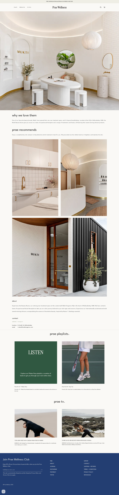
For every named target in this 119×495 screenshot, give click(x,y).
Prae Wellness (7, 484)
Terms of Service (7, 475)
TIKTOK (52, 475)
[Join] (40, 470)
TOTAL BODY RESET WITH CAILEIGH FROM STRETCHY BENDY (29, 440)
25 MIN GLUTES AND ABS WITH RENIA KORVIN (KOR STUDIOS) (76, 440)
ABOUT (52, 463)
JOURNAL (52, 466)
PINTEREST (53, 472)
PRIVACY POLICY (88, 472)
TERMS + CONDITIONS (90, 469)
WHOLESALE (87, 475)
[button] (16, 7)
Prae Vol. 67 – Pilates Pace (21, 386)
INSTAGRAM (53, 469)
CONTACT (86, 463)
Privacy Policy (34, 473)
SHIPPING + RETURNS (90, 466)
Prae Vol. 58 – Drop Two (67, 386)
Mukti (34, 120)
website (14, 321)
